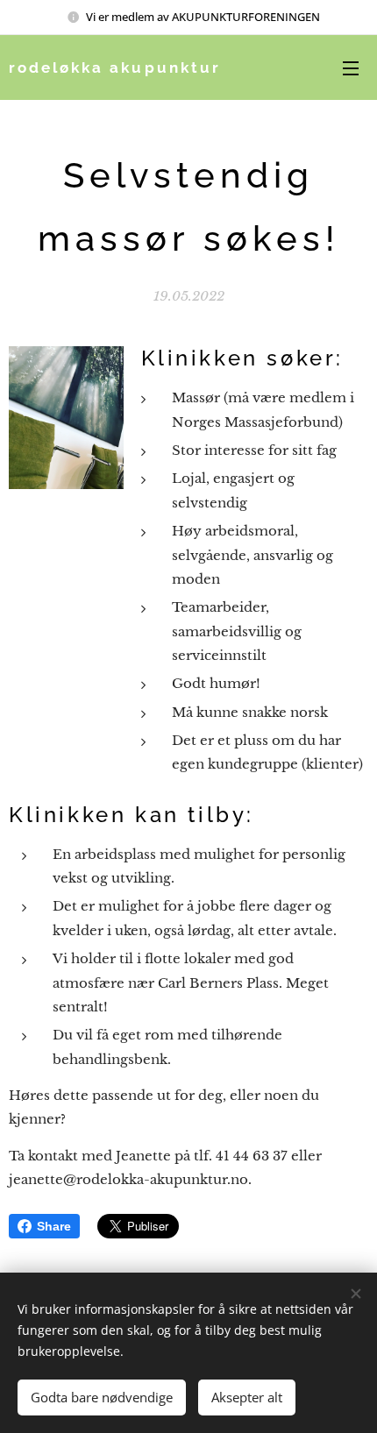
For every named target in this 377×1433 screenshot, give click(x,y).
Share (54, 1226)
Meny (350, 67)
